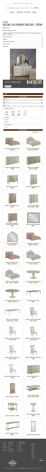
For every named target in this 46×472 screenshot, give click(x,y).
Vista (32, 455)
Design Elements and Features (8, 41)
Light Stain (6, 119)
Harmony (33, 444)
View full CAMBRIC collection (9, 30)
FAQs (9, 447)
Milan (32, 448)
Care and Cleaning (6, 44)
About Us (23, 8)
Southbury (33, 452)
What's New (27, 12)
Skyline (32, 451)
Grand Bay (33, 443)
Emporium (20, 451)
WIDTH (4, 98)
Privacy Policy (5, 450)
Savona (32, 450)
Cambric (20, 447)
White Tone (6, 121)
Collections (19, 12)
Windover (33, 458)
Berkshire (20, 446)
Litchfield (33, 447)
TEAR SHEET (8, 82)
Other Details (5, 46)
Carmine (20, 448)
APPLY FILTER (23, 97)
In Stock (5, 126)
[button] (9, 108)
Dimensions (5, 39)
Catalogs (4, 442)
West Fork (33, 456)
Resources (27, 8)
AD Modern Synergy (22, 443)
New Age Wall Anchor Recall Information (11, 450)
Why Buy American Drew (11, 8)
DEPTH (4, 105)
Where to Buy (18, 8)
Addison (20, 444)
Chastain (20, 450)
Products (12, 12)
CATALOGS (9, 86)
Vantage (32, 454)
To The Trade (32, 8)
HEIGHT (4, 102)
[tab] (23, 109)
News (4, 443)
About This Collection (7, 36)
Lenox (32, 446)
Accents (34, 12)
